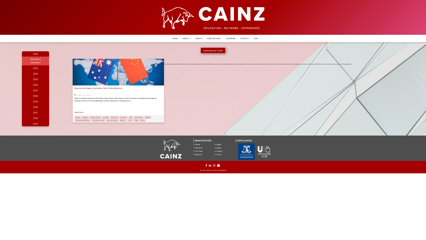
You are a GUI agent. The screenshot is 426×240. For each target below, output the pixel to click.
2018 (35, 107)
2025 (35, 68)
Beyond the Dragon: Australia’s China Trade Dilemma (98, 88)
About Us (198, 148)
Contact (244, 38)
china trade (114, 117)
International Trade (213, 50)
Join (256, 38)
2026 (35, 54)
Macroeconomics (112, 120)
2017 (35, 112)
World (142, 120)
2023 (35, 79)
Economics (123, 117)
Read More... (79, 112)
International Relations (83, 120)
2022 (35, 85)
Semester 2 (35, 59)
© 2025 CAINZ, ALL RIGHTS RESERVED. (213, 170)
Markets (122, 120)
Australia (105, 117)
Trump (136, 120)
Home (175, 38)
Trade (129, 120)
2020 (35, 96)
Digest (218, 144)
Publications (213, 38)
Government (139, 117)
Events (198, 38)
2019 (35, 101)
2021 (35, 90)
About (186, 38)
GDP (130, 117)
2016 (35, 118)
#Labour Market (95, 117)
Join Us (219, 154)
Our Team (199, 151)
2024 (35, 74)
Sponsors (230, 38)
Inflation (147, 117)
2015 (35, 124)
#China (78, 117)
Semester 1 (35, 63)
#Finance (85, 117)
